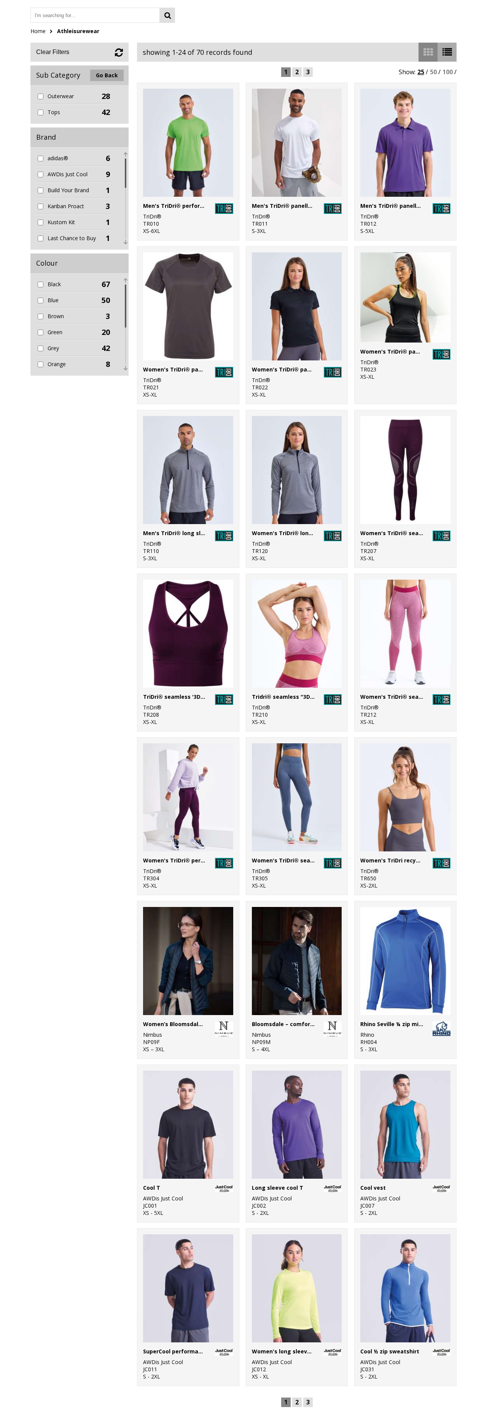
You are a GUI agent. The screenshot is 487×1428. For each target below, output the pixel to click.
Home (38, 31)
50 (433, 72)
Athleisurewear (78, 31)
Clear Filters (52, 52)
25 (420, 72)
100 (447, 72)
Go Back (107, 75)
